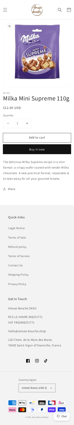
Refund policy (17, 247)
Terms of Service (19, 256)
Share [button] (11, 189)
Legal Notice (16, 228)
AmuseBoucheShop (40, 417)
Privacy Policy (17, 284)
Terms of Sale (17, 237)
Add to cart (37, 137)
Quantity (8, 115)
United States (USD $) (34, 388)
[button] (5, 9)
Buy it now (37, 149)
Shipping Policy (18, 274)
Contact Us (15, 265)
